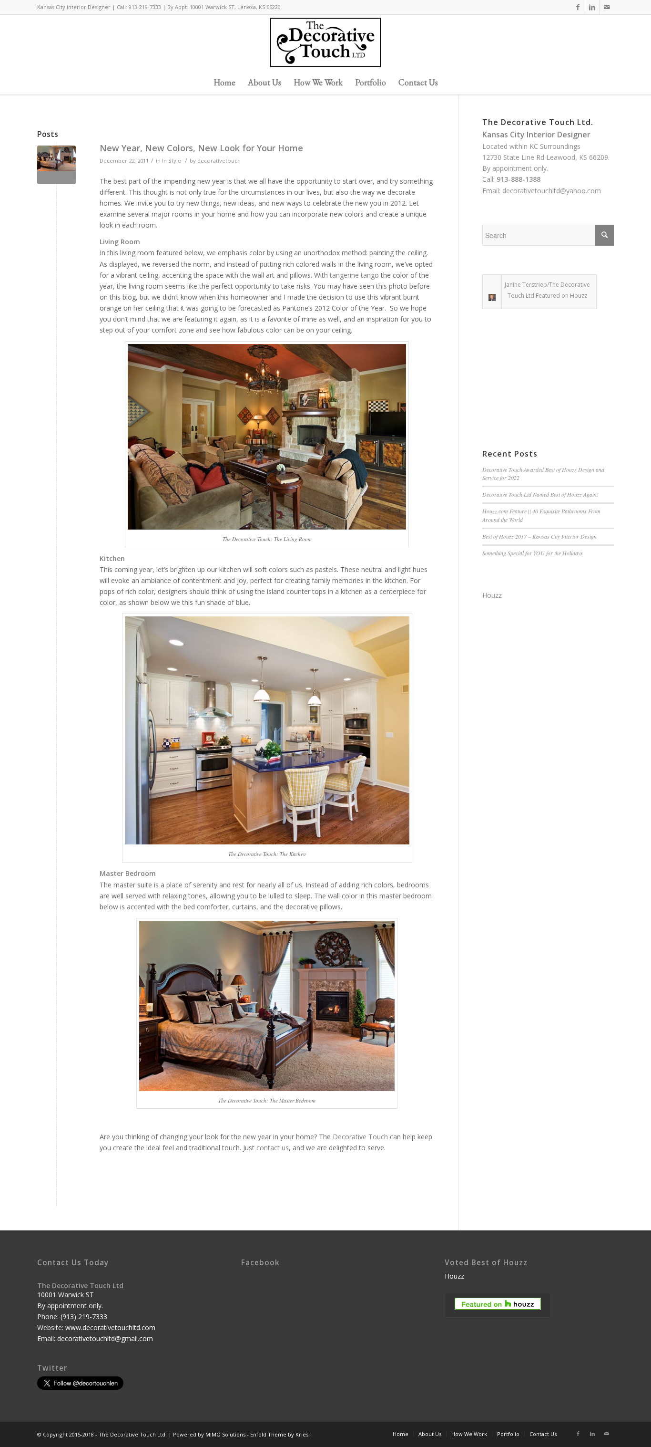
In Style (171, 160)
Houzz (492, 595)
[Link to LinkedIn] (592, 7)
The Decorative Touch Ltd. (133, 1434)
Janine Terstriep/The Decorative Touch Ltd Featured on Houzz (547, 290)
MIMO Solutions (225, 1434)
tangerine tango (354, 275)
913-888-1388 (518, 179)
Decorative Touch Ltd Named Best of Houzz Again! (540, 494)
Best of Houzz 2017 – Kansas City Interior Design (539, 536)
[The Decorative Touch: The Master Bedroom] (56, 165)
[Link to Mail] (607, 7)
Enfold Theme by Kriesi (280, 1434)
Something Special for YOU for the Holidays (532, 553)
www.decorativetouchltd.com (110, 1327)
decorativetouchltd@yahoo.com (551, 190)
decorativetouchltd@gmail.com (105, 1338)
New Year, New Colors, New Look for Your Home (201, 148)
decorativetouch (219, 160)
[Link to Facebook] (578, 7)
